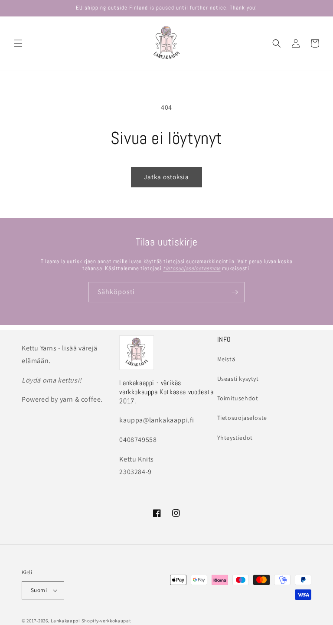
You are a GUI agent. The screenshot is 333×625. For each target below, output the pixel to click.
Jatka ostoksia (166, 177)
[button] (18, 43)
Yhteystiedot (235, 438)
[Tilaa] (234, 292)
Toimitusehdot (237, 398)
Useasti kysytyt (238, 379)
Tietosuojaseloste (242, 418)
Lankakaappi (65, 621)
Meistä (226, 359)
